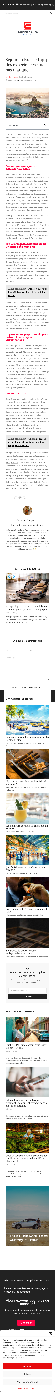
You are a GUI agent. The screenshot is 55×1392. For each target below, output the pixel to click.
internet (30, 210)
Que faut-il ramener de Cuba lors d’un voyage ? (26, 868)
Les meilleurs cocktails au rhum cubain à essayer (27, 826)
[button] (50, 1333)
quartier (33, 225)
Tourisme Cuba (14, 1329)
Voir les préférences (27, 1382)
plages (31, 147)
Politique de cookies (26, 1388)
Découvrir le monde (28, 80)
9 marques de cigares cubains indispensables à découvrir (22, 951)
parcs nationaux (16, 147)
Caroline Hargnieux (27, 520)
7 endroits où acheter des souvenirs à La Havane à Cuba (27, 738)
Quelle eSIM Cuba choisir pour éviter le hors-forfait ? (26, 1046)
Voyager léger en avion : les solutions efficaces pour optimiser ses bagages (26, 608)
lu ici (43, 210)
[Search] (51, 13)
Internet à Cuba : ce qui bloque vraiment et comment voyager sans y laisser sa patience (26, 1103)
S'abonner (27, 997)
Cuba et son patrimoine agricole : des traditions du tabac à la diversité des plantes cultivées (26, 1158)
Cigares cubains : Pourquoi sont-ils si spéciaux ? (26, 782)
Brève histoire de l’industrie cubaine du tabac (27, 910)
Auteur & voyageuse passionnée (27, 525)
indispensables (12, 462)
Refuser (28, 1374)
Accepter (27, 1366)
